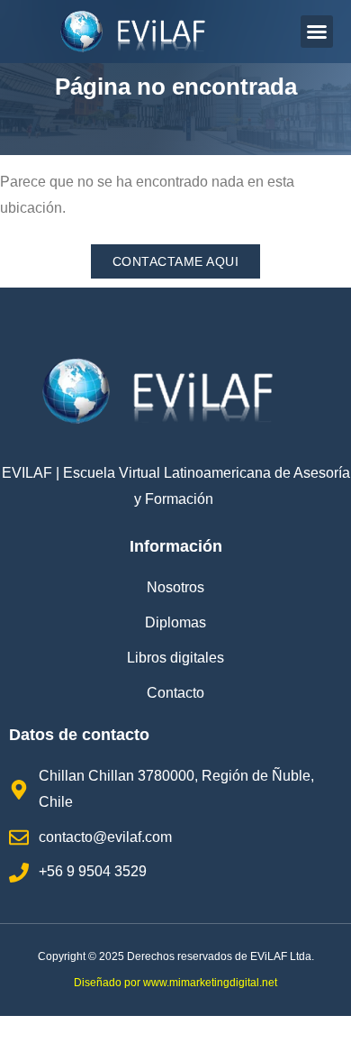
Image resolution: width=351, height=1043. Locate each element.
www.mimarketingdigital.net (210, 982)
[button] (317, 31)
